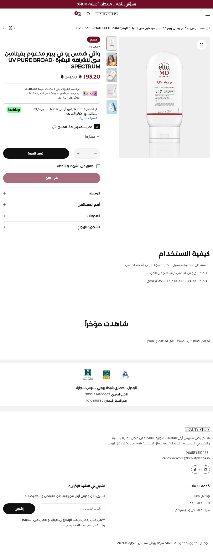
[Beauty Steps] (106, 14)
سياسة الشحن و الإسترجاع (192, 510)
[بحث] (88, 14)
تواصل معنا (202, 496)
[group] (164, 97)
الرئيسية (205, 28)
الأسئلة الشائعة (200, 503)
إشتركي (19, 509)
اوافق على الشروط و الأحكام (75, 166)
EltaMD (94, 47)
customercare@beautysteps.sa (186, 458)
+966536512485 (198, 453)
